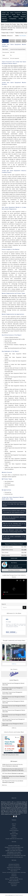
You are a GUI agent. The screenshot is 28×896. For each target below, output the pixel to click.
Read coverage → (7, 632)
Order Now (14, 558)
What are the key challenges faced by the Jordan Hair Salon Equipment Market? (14, 524)
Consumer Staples (14, 877)
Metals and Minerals (14, 880)
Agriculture (14, 885)
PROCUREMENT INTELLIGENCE (14, 852)
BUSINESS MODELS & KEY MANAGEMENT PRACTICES (14, 855)
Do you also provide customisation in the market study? (14, 537)
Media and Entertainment (14, 882)
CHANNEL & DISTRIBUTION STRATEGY (14, 850)
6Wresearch (11, 895)
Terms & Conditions (14, 830)
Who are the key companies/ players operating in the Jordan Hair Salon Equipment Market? (14, 511)
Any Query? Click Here (14, 570)
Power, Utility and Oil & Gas (14, 869)
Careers (14, 827)
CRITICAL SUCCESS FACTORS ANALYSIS (14, 857)
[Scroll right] (26, 41)
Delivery (14, 832)
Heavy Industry (14, 870)
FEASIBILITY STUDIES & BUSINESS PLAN (14, 847)
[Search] (23, 2)
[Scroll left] (2, 41)
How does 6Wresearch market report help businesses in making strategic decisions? (14, 531)
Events (14, 825)
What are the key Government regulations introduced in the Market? (14, 518)
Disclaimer (14, 835)
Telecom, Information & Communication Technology (14, 872)
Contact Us (14, 837)
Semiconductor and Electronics (14, 867)
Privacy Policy (14, 828)
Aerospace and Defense (14, 864)
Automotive (14, 875)
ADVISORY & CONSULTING (14, 845)
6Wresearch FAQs (14, 833)
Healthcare (14, 874)
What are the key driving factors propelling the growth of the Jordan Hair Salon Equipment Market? (14, 504)
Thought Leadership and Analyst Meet (14, 838)
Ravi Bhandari (22, 35)
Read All (4, 785)
